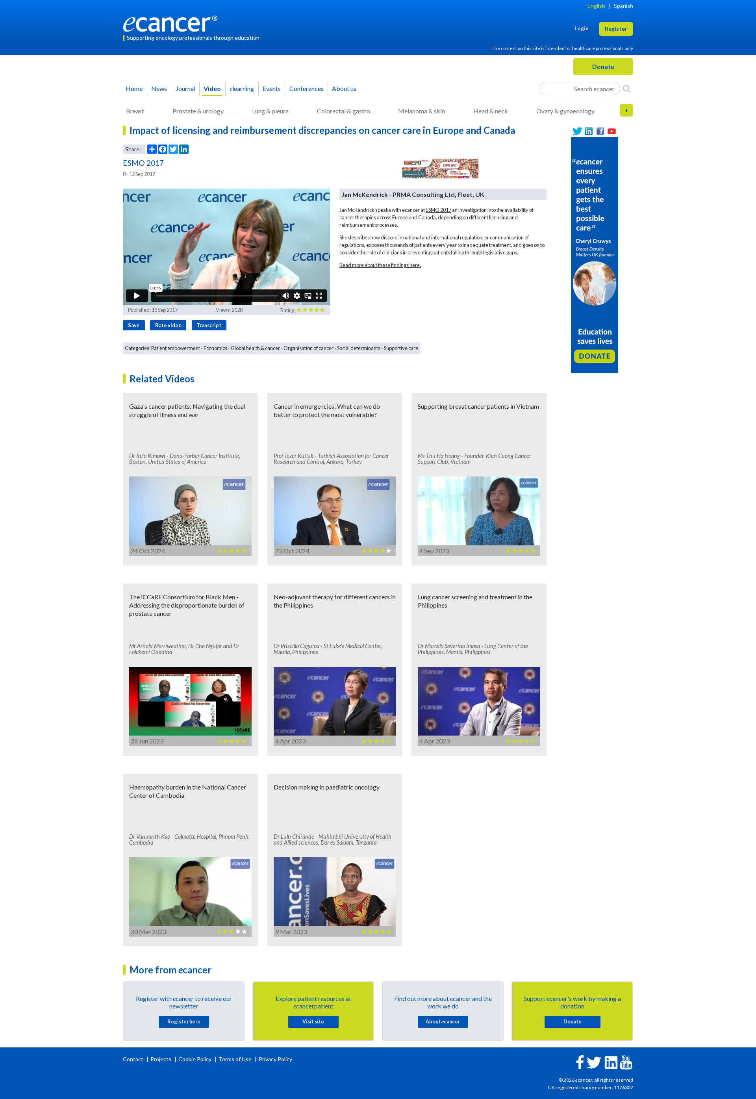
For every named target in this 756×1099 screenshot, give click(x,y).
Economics (215, 348)
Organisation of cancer (309, 348)
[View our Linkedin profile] (589, 131)
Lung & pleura (270, 111)
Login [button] (581, 28)
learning (242, 88)
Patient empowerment (175, 348)
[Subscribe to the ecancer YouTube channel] (626, 1061)
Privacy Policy (275, 1059)
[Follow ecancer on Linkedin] (611, 1061)
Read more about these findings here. (380, 265)
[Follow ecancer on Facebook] (580, 1061)
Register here (183, 1021)
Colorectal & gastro (343, 111)
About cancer (443, 1021)
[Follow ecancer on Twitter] (594, 1061)
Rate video (168, 325)
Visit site (313, 1021)
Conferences (306, 88)
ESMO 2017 (438, 210)
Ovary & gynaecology (565, 111)
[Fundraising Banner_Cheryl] (594, 254)
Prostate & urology (198, 111)
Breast (135, 111)
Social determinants (358, 348)
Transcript (208, 325)
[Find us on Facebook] (600, 131)
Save (134, 325)
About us (344, 88)
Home (134, 88)
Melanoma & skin (421, 111)
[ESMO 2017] (441, 168)
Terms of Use (235, 1059)
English (596, 5)
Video (212, 88)
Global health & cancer (255, 348)
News (159, 88)
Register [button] (616, 28)
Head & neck (490, 111)
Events (272, 88)
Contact (134, 1059)
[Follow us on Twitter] (577, 131)
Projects (161, 1059)
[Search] (626, 88)
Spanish (623, 5)
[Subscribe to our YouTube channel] (612, 131)
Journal (185, 88)
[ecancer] (172, 22)
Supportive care (401, 348)
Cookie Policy (194, 1059)
